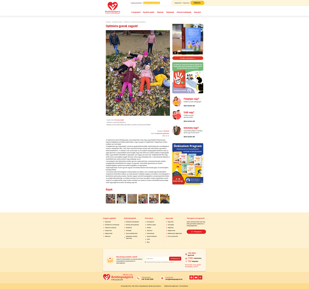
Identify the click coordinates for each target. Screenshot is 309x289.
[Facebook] (191, 277)
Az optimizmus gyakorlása (162, 133)
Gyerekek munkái (148, 12)
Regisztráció (186, 3)
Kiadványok (170, 12)
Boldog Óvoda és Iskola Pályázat (151, 3)
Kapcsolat (197, 12)
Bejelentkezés (178, 3)
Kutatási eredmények (184, 12)
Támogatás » (197, 3)
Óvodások (166, 131)
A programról (135, 12)
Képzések (160, 12)
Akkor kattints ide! (189, 106)
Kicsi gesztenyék (119, 120)
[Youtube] (196, 277)
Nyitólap (108, 22)
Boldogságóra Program (113, 8)
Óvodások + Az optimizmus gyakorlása (134, 22)
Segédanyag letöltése (136, 3)
